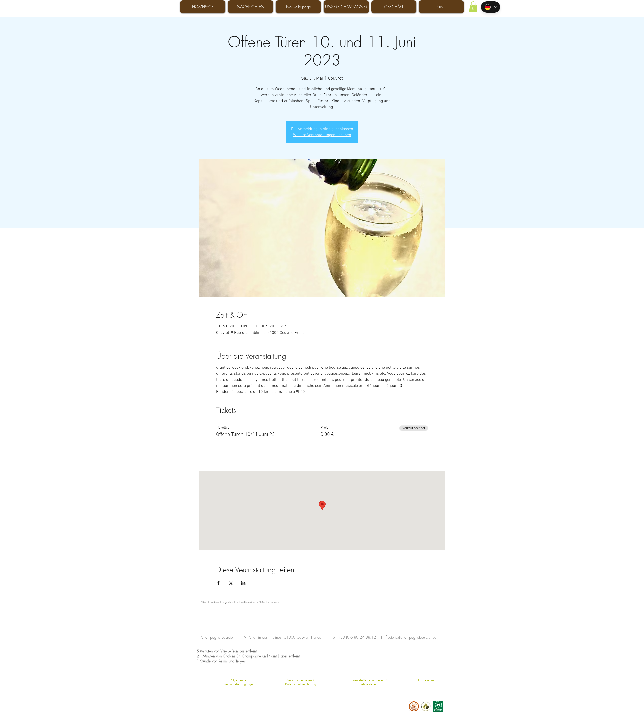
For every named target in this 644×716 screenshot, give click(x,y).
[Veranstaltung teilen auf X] (230, 583)
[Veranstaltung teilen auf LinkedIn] (243, 583)
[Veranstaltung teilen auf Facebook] (218, 583)
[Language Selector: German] (490, 7)
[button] (473, 6)
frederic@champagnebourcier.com (412, 637)
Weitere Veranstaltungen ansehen (322, 135)
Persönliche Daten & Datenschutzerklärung (300, 683)
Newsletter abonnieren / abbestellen (369, 683)
